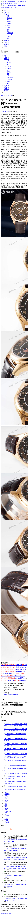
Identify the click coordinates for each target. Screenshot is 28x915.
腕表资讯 (6, 40)
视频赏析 (6, 44)
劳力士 (6, 808)
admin (2, 111)
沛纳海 (9, 21)
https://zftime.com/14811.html (11, 694)
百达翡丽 (9, 18)
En (4, 47)
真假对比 (6, 42)
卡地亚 (9, 25)
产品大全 (6, 12)
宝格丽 (6, 820)
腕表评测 (6, 14)
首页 (5, 10)
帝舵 (8, 31)
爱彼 (8, 19)
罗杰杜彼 (7, 822)
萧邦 (6, 812)
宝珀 (6, 814)
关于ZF (6, 46)
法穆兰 (9, 36)
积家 (8, 29)
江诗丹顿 (9, 34)
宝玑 (8, 38)
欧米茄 (9, 23)
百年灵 (9, 27)
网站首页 (3, 95)
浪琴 (6, 803)
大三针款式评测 (14, 665)
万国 (8, 16)
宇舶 (6, 805)
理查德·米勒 (10, 33)
